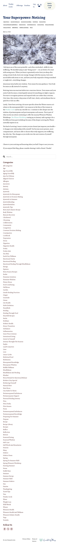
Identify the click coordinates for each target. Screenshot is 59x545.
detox (5, 241)
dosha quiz (7, 251)
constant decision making (12, 230)
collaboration (7, 223)
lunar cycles (7, 354)
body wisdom (35, 21)
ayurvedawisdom (9, 204)
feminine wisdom (9, 279)
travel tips (6, 491)
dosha (5, 248)
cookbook (6, 236)
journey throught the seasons (13, 342)
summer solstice (8, 481)
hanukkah (6, 308)
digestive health (8, 246)
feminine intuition (22, 24)
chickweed (7, 217)
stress (5, 468)
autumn (6, 189)
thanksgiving (7, 489)
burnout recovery (9, 215)
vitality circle (7, 497)
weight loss (7, 502)
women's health (8, 510)
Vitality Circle (11, 5)
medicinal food (8, 357)
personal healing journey (11, 398)
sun (4, 484)
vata (4, 494)
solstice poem (7, 455)
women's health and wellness (13, 512)
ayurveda (6, 191)
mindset (6, 375)
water (5, 499)
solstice (5, 453)
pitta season (7, 406)
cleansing (6, 220)
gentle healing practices (31, 24)
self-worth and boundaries (12, 445)
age (4, 168)
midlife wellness (15, 27)
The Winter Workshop (18, 117)
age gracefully (8, 171)
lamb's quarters (8, 347)
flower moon (7, 282)
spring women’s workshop (12, 463)
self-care (6, 442)
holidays (6, 321)
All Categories (7, 166)
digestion (6, 243)
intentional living (40, 24)
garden (5, 290)
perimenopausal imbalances (12, 393)
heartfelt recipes (9, 316)
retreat (5, 435)
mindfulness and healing (24, 27)
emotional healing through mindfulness (10, 24)
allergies (6, 181)
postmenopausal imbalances (12, 411)
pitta (4, 401)
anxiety (5, 186)
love (4, 352)
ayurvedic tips (8, 207)
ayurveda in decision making (26, 21)
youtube (6, 520)
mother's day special (10, 380)
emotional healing (9, 261)
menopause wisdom (7, 27)
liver (4, 349)
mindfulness (7, 370)
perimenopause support (11, 396)
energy (5, 267)
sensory (5, 448)
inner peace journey (10, 334)
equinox (6, 269)
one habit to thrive (10, 391)
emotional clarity (42, 21)
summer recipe (8, 476)
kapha (5, 344)
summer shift (8, 479)
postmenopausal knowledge (12, 414)
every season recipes (10, 272)
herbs (5, 318)
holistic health (8, 323)
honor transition (9, 326)
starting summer (9, 466)
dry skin (6, 254)
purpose (6, 419)
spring (5, 458)
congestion (7, 228)
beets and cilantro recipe (11, 210)
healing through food (10, 313)
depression (7, 238)
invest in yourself (9, 339)
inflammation (8, 331)
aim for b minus (8, 176)
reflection (6, 432)
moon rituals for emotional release (15, 378)
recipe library (8, 424)
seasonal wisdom (9, 440)
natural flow (7, 385)
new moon (6, 388)
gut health (6, 303)
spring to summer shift (11, 460)
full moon (6, 287)
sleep (5, 450)
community (7, 225)
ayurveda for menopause (15, 21)
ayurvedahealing (8, 202)
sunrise (5, 486)
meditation (7, 360)
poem (5, 409)
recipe (5, 422)
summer (6, 473)
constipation (7, 233)
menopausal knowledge (49, 24)
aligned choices (6, 21)
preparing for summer (11, 417)
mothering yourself (9, 383)
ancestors (6, 184)
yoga (4, 517)
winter (31, 27)
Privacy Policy (26, 539)
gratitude (6, 298)
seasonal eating (8, 437)
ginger (5, 295)
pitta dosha (7, 404)
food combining (8, 285)
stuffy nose (7, 471)
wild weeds (7, 504)
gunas (5, 300)
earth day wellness (9, 256)
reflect (5, 429)
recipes (5, 427)
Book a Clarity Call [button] (49, 6)
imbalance (6, 329)
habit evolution (8, 305)
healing (5, 310)
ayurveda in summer (10, 199)
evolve (5, 274)
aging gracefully (8, 173)
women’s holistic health (11, 515)
